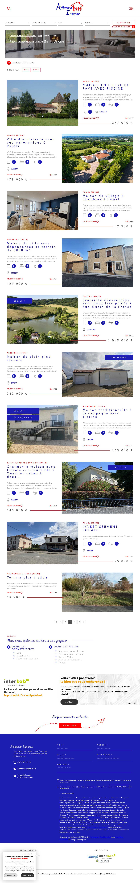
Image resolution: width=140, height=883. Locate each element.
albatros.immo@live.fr (26, 769)
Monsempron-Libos (72, 651)
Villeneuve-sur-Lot (72, 654)
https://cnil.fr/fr (94, 817)
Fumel (63, 663)
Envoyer (119, 787)
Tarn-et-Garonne (28, 659)
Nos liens (97, 874)
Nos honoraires (65, 874)
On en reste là (27, 854)
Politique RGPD (105, 874)
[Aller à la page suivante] (84, 622)
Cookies (113, 873)
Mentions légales (83, 874)
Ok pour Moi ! (28, 875)
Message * (63, 765)
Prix (26, 70)
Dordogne (23, 656)
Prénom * (103, 745)
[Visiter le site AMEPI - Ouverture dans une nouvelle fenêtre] (93, 857)
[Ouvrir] (9, 8)
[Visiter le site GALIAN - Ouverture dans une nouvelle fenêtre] (102, 861)
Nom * (61, 745)
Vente (40, 36)
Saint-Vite (66, 657)
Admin (91, 874)
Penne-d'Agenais (70, 660)
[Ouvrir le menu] (131, 8)
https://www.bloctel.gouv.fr (97, 827)
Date (36, 70)
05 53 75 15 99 (24, 762)
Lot (19, 653)
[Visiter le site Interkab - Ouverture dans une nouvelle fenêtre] (107, 856)
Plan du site (74, 874)
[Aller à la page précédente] (56, 622)
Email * (61, 755)
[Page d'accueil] (70, 8)
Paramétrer (10, 875)
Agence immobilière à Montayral (23, 36)
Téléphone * (105, 755)
